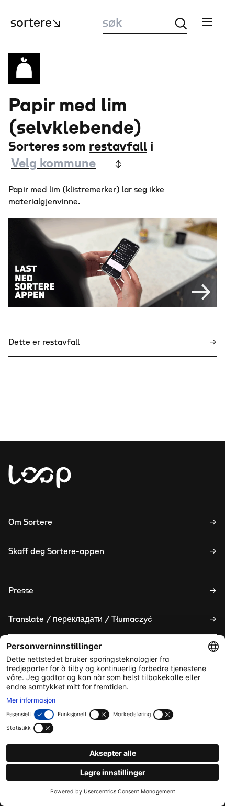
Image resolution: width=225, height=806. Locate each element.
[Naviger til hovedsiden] (39, 476)
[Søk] (181, 23)
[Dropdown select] (65, 164)
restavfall (118, 147)
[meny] (207, 21)
